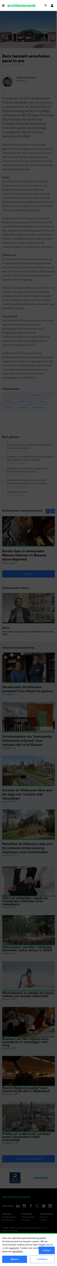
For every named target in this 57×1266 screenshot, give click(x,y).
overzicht (14, 1248)
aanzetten (18, 1251)
